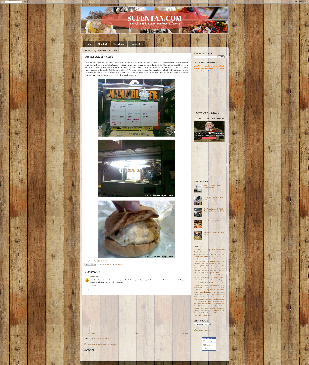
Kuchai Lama (210, 280)
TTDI (213, 304)
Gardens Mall (207, 263)
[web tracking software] (202, 330)
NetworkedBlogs (207, 338)
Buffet (207, 252)
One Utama (221, 287)
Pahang (206, 289)
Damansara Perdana (202, 259)
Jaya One (196, 275)
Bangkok (197, 252)
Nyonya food (203, 287)
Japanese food (214, 272)
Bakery (208, 250)
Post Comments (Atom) (102, 339)
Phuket (196, 294)
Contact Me (136, 44)
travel (198, 315)
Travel (208, 345)
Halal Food (107, 264)
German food (216, 263)
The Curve (222, 306)
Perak (202, 292)
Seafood (215, 297)
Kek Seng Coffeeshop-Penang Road (214, 198)
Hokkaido (207, 266)
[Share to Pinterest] (95, 264)
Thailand (215, 306)
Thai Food (208, 306)
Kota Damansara (214, 277)
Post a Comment (93, 290)
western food (206, 315)
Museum (206, 285)
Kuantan (203, 280)
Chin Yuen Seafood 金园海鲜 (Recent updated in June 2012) (214, 210)
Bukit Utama (205, 254)
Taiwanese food (220, 304)
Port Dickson (210, 294)
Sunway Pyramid (202, 304)
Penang (120, 264)
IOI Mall (206, 268)
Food (204, 345)
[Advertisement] (136, 314)
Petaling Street (220, 292)
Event (196, 261)
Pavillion (222, 290)
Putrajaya (205, 297)
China (196, 256)
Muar (201, 285)
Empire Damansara (219, 259)
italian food (217, 313)
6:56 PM (93, 285)
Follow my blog (209, 349)
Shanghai (215, 299)
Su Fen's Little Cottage (209, 342)
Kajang (214, 275)
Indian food (214, 268)
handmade (208, 313)
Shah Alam (209, 299)
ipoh (212, 313)
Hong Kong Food (215, 266)
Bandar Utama (215, 250)
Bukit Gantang (221, 252)
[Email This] (85, 264)
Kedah (218, 275)
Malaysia (115, 264)
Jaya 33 (222, 273)
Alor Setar (197, 250)
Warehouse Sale (219, 310)
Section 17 (221, 297)
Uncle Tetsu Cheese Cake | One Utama (214, 233)
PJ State (201, 290)
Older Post (183, 333)
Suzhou (209, 304)
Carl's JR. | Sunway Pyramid (213, 221)
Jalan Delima (217, 270)
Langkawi (222, 280)
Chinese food (203, 256)
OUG (209, 287)
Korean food (205, 277)
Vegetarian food (198, 310)
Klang (198, 277)
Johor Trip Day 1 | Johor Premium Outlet (212, 186)
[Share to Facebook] (92, 264)
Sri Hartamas (200, 301)
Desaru (211, 259)
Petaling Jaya (209, 292)
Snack (219, 299)
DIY (216, 257)
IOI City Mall (198, 268)
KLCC (205, 275)
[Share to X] (90, 264)
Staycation (215, 301)
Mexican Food (221, 283)
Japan (206, 272)
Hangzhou (201, 266)
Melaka (213, 283)
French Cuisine (220, 261)
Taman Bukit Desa (199, 306)
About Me (103, 44)
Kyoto (217, 280)
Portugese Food (220, 294)
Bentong (202, 252)
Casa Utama (221, 254)
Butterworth (213, 254)
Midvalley (197, 285)
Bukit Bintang (213, 252)
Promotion (198, 296)
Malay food (197, 283)
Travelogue (119, 44)
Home (89, 44)
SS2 (210, 297)
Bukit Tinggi (197, 254)
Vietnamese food (208, 310)
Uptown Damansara (217, 308)
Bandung (222, 250)
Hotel (223, 266)
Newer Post (89, 333)
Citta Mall (212, 257)
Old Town (213, 287)
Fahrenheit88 (201, 261)
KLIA (209, 275)
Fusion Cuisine (198, 263)
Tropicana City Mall (201, 308)
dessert (201, 312)
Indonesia (222, 268)
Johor (202, 275)
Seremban (203, 299)
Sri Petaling (207, 301)
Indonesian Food (199, 270)
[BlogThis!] (88, 264)
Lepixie (92, 276)
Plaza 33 (201, 294)
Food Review (210, 261)
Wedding (196, 313)
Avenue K (203, 250)
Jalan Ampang (208, 270)
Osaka (196, 289)
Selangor (197, 299)
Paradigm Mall (214, 290)
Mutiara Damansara (214, 285)
